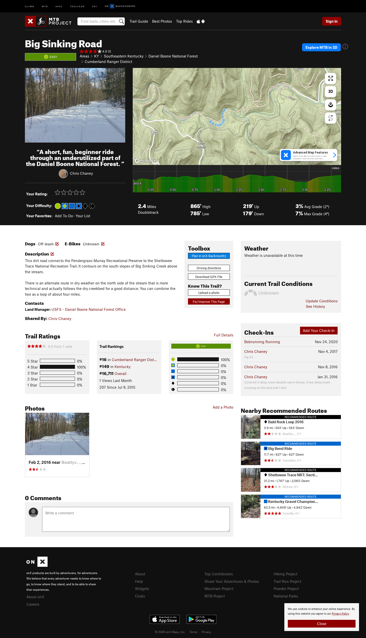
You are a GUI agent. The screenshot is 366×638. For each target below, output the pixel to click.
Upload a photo (208, 293)
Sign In (332, 21)
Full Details (223, 335)
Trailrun (77, 6)
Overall (120, 373)
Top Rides (184, 21)
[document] (322, 617)
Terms (193, 632)
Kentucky (122, 366)
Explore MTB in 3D (321, 47)
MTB (45, 6)
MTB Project (214, 596)
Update (322, 301)
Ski (94, 6)
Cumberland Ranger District (108, 61)
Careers (32, 604)
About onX (35, 596)
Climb (29, 6)
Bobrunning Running (262, 341)
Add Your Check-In (319, 330)
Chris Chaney (81, 173)
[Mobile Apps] (201, 21)
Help (139, 581)
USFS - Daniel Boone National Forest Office (89, 309)
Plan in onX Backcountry (209, 256)
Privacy (206, 632)
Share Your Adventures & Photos (231, 581)
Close (321, 623)
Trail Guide (138, 21)
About (140, 574)
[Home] (50, 21)
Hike (59, 6)
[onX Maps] (37, 565)
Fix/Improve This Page (209, 302)
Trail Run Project (287, 581)
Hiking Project (285, 574)
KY (96, 56)
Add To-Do (64, 215)
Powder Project (286, 588)
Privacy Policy (340, 613)
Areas (84, 56)
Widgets (142, 588)
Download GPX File (208, 277)
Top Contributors (218, 574)
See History (315, 306)
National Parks (286, 596)
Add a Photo (223, 407)
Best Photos (162, 21)
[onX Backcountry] (120, 6)
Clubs (140, 596)
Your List (83, 215)
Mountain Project (218, 588)
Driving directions (209, 268)
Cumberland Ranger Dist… (134, 359)
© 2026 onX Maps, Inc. (170, 632)
